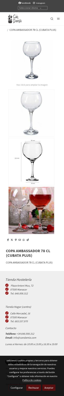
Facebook (26, 2)
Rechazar (33, 387)
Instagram (40, 3)
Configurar (17, 387)
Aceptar (48, 387)
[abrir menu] (58, 18)
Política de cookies (31, 380)
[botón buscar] (52, 18)
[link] (13, 19)
